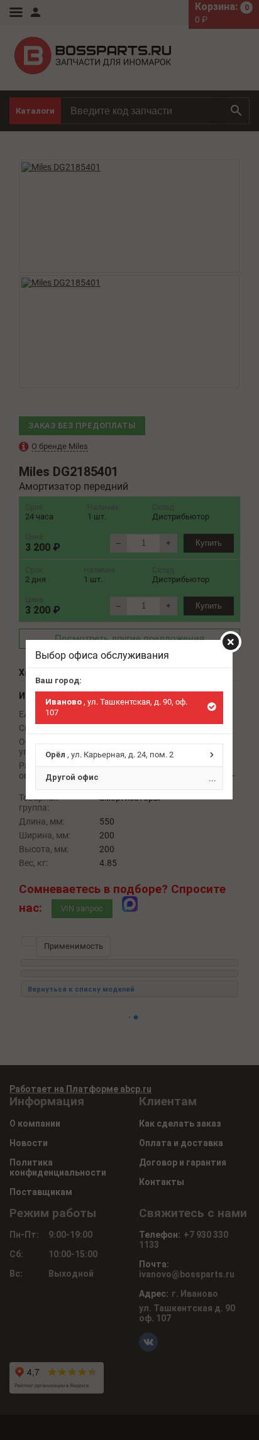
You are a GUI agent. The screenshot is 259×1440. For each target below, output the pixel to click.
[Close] (230, 641)
